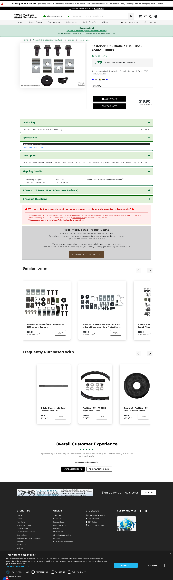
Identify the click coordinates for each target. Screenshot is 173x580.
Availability (29, 122)
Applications (30, 137)
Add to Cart (110, 99)
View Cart (57, 515)
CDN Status (92, 522)
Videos (105, 22)
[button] (58, 566)
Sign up (148, 492)
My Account (58, 532)
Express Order (59, 522)
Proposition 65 (72, 215)
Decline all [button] (152, 565)
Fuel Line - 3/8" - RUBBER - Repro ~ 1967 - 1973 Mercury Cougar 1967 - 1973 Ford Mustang (95, 409)
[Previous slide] (138, 270)
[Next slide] (149, 270)
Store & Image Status (96, 515)
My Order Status (59, 525)
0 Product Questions (35, 199)
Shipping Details (32, 171)
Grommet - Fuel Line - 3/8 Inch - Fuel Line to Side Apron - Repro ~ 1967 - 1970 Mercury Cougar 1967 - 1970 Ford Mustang (136, 409)
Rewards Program (24, 525)
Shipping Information (62, 535)
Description (29, 155)
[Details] (159, 4)
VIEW (60, 333)
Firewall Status (93, 519)
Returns (56, 538)
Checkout (57, 519)
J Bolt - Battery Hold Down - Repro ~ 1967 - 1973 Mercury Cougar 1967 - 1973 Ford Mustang (53, 409)
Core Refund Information (63, 542)
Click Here (99, 8)
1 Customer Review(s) (50, 190)
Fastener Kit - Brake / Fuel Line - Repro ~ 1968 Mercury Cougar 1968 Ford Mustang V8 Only (45, 325)
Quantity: (97, 86)
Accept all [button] (126, 565)
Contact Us (21, 545)
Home (19, 22)
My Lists (56, 528)
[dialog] (86, 565)
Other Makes (71, 22)
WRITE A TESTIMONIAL (73, 469)
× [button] (170, 554)
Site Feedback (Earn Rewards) (29, 538)
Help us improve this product (86, 254)
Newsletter (21, 522)
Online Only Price (145, 104)
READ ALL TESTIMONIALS (99, 469)
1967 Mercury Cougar (33, 147)
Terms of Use (22, 535)
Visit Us (20, 548)
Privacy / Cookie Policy (26, 532)
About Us (20, 542)
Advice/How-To (89, 22)
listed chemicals (79, 218)
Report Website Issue (96, 525)
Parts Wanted (22, 528)
